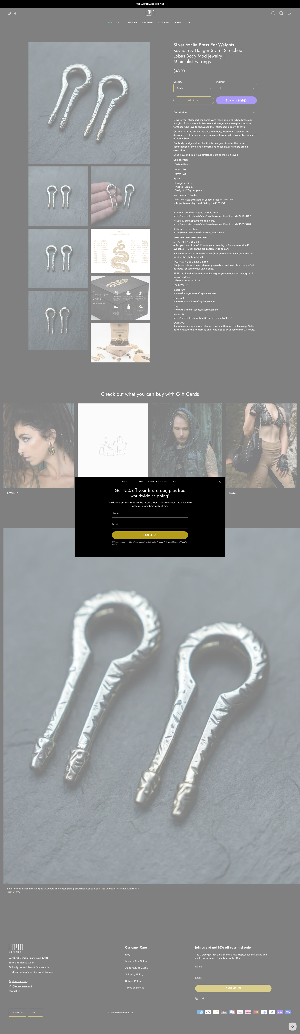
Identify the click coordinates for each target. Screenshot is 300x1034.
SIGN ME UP (150, 535)
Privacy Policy (163, 542)
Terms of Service (180, 542)
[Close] (220, 482)
